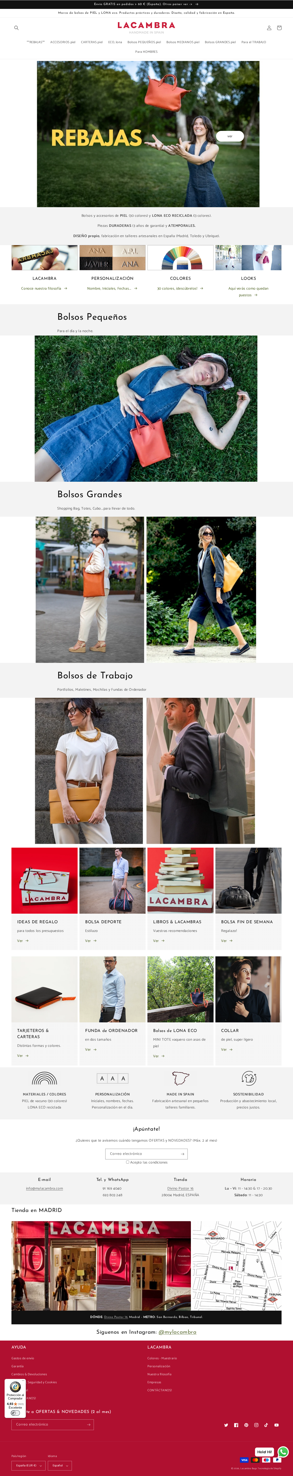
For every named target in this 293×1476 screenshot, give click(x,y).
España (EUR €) (26, 1465)
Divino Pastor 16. (116, 1317)
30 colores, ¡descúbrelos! (177, 289)
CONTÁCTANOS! (159, 1390)
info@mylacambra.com (44, 1188)
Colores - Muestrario (162, 1358)
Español (58, 1465)
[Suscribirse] (182, 1154)
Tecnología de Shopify (270, 1468)
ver (230, 136)
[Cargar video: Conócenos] (101, 1266)
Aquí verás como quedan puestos (248, 292)
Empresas (154, 1382)
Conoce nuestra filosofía (41, 289)
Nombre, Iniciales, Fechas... (109, 289)
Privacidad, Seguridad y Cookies (34, 1382)
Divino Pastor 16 (180, 1188)
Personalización (158, 1366)
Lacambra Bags (248, 1468)
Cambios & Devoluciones (29, 1374)
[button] (16, 28)
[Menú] (23, 1381)
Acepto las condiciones (149, 1162)
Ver (20, 941)
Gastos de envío (22, 1358)
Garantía (17, 1366)
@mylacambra (178, 1332)
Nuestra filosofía (159, 1374)
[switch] (15, 1413)
